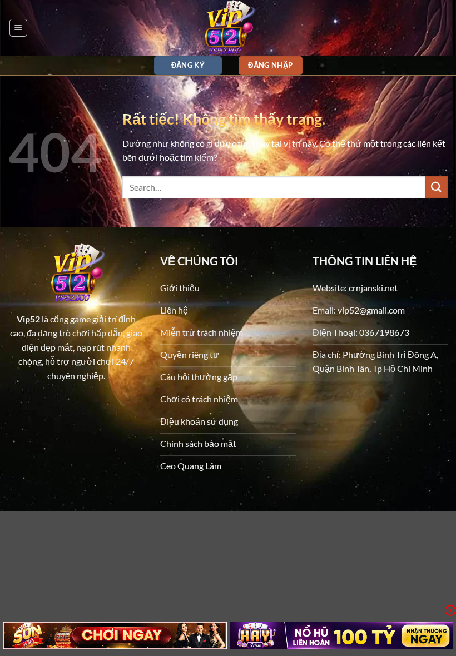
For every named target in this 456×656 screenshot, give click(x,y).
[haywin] (342, 635)
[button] (18, 28)
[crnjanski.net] (228, 28)
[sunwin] (115, 635)
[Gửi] (436, 187)
